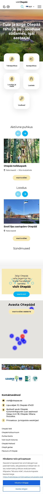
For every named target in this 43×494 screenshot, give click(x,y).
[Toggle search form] (22, 6)
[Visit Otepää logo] (21, 2)
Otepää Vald (7, 429)
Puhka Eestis (7, 436)
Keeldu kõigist (21, 489)
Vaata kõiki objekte (21, 312)
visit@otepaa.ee (14, 400)
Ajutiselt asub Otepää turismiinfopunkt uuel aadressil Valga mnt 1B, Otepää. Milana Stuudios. (22, 412)
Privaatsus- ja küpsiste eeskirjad (22, 420)
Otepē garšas (7, 447)
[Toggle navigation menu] (39, 7)
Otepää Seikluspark (15, 166)
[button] (24, 341)
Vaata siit (21, 294)
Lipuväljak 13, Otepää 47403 (19, 405)
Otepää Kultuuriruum (10, 432)
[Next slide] (25, 133)
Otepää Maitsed (8, 444)
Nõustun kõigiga (21, 483)
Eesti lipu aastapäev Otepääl (20, 226)
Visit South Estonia (10, 440)
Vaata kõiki (21, 178)
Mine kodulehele (25, 170)
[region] (21, 474)
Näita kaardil (11, 170)
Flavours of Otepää (9, 451)
